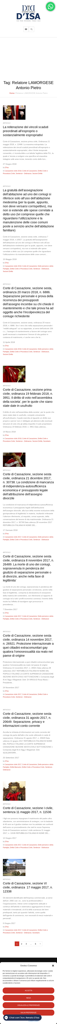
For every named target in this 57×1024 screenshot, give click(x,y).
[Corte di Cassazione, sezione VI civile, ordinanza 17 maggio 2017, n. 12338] (14, 867)
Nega (28, 998)
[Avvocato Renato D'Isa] (28, 13)
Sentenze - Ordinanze (24, 173)
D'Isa (7, 167)
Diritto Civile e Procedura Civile (21, 269)
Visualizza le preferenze (28, 1005)
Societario (47, 441)
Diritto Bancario (15, 767)
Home (11, 93)
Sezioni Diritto (37, 173)
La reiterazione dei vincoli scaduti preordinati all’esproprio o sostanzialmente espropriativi (25, 131)
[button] (53, 965)
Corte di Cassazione (29, 171)
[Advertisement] (28, 57)
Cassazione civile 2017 (13, 537)
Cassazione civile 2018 (13, 171)
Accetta (28, 991)
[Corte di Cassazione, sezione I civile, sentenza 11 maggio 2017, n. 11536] (14, 791)
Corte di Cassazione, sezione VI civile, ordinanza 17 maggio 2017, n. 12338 (28, 887)
